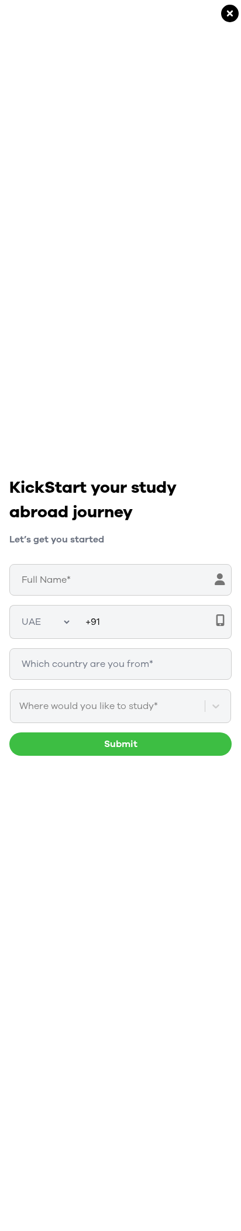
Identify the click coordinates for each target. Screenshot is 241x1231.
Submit (120, 744)
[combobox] (20, 706)
